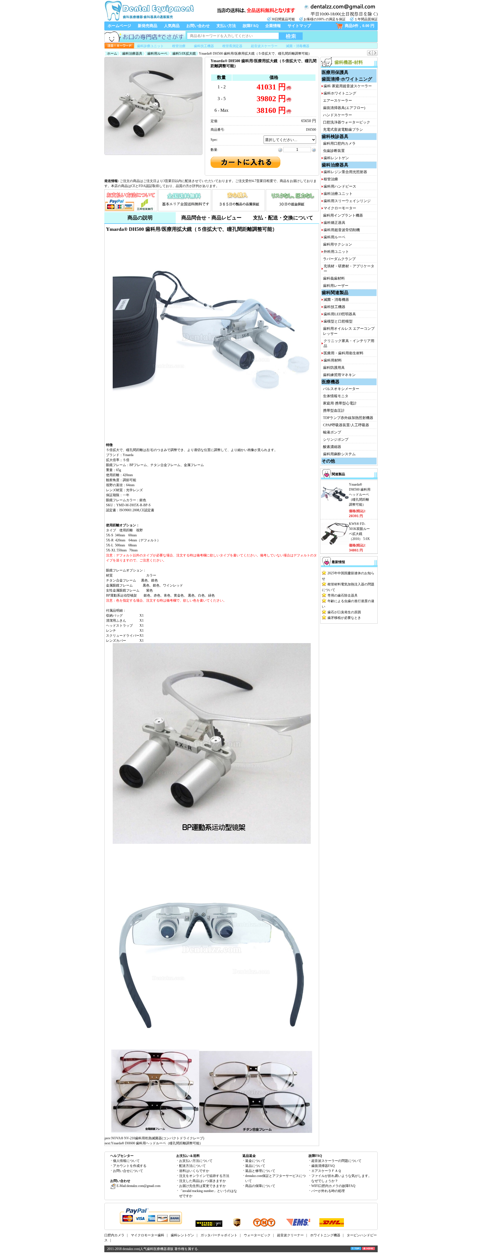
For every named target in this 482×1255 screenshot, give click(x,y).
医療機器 (330, 381)
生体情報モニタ (335, 396)
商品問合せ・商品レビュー (211, 218)
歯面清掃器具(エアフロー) (344, 108)
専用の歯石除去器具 (342, 595)
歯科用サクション (337, 244)
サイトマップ (299, 26)
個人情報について (126, 1161)
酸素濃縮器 (332, 447)
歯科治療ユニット (338, 194)
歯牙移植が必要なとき (344, 618)
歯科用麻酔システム (339, 454)
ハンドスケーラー (337, 115)
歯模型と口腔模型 (338, 321)
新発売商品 (147, 26)
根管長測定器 (232, 46)
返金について (255, 1161)
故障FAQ (251, 26)
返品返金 (249, 1156)
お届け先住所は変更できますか (202, 1186)
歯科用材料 (333, 360)
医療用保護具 (335, 72)
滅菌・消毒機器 (297, 46)
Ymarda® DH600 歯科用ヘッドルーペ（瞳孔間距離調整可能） (157, 1143)
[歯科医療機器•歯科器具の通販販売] (149, 20)
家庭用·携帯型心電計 (340, 403)
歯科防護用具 (334, 367)
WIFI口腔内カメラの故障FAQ (333, 1186)
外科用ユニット (336, 251)
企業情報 (273, 26)
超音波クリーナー (290, 1235)
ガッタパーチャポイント (219, 1235)
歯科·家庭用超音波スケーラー (348, 86)
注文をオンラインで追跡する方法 (204, 1176)
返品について (255, 1166)
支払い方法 (226, 26)
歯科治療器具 (132, 53)
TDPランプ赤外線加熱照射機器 (348, 418)
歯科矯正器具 (334, 223)
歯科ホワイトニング (340, 93)
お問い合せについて (128, 1171)
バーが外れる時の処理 (328, 1191)
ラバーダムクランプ (339, 259)
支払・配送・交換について (283, 218)
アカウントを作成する (129, 1166)
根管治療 (178, 46)
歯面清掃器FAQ (323, 1166)
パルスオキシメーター (341, 389)
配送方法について (192, 1166)
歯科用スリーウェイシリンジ (347, 201)
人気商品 (172, 26)
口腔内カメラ (114, 1235)
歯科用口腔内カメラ (339, 143)
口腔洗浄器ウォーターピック (346, 122)
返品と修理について (260, 1171)
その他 (328, 461)
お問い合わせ (198, 26)
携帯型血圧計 (334, 410)
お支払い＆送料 (188, 1156)
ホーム (112, 53)
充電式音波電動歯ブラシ (343, 129)
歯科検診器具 (335, 136)
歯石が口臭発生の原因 (344, 612)
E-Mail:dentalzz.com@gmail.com (138, 1186)
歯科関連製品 (335, 292)
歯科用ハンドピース (340, 186)
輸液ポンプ (332, 432)
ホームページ (119, 26)
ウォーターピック (257, 1235)
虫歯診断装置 (334, 151)
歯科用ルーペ (157, 53)
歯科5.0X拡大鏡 (184, 53)
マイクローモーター (340, 208)
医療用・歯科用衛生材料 (343, 353)
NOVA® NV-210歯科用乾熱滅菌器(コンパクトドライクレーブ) (157, 1138)
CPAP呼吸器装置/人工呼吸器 (346, 425)
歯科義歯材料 (334, 278)
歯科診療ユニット (150, 46)
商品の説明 (140, 218)
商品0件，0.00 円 (359, 26)
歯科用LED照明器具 (340, 314)
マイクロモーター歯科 (147, 1235)
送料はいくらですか (194, 1171)
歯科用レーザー (335, 286)
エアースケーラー (337, 100)
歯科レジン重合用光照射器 (345, 172)
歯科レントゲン (336, 158)
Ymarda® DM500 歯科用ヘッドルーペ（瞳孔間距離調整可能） (359, 495)
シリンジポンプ (335, 439)
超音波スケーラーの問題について (336, 1161)
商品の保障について (260, 1186)
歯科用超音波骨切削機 (342, 230)
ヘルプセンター (122, 1156)
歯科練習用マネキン (339, 375)
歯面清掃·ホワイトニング (347, 79)
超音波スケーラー (264, 46)
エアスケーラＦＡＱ (326, 1171)
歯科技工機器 (204, 46)
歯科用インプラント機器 (343, 215)
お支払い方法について (196, 1161)
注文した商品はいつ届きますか (202, 1181)
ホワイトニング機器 (325, 1235)
